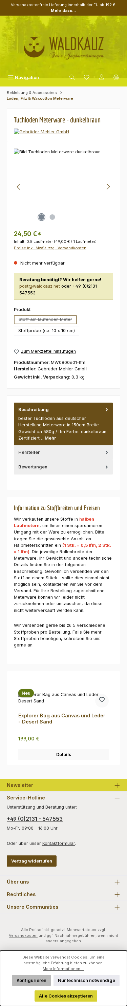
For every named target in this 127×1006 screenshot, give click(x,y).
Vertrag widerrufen (31, 861)
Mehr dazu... (63, 10)
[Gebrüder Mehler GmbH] (63, 132)
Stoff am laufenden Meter (48, 320)
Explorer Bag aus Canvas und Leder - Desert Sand (61, 718)
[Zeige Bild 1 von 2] (41, 217)
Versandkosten (23, 935)
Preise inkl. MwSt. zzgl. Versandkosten (50, 248)
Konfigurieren (31, 980)
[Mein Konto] (101, 77)
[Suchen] (72, 77)
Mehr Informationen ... (63, 968)
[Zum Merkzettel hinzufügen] (102, 701)
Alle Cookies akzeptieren (66, 996)
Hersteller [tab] (29, 452)
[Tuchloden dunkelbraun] (63, 187)
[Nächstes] (108, 187)
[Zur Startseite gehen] (64, 45)
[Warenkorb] (116, 77)
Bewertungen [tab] (32, 466)
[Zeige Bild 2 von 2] (52, 217)
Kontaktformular (58, 843)
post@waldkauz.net (39, 286)
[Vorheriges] (19, 187)
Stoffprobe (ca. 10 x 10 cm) (46, 330)
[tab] (63, 424)
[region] (63, 187)
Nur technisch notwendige (86, 980)
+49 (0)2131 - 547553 (35, 818)
